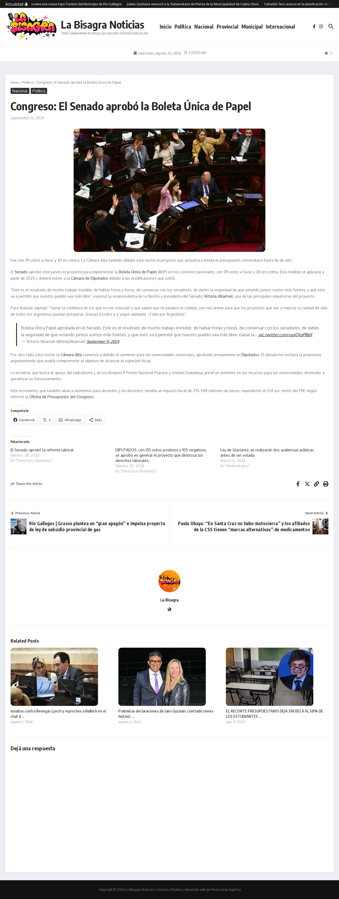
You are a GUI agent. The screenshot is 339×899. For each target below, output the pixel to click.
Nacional (203, 26)
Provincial (227, 26)
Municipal (252, 26)
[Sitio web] (169, 609)
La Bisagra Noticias (102, 24)
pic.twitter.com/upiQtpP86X (285, 334)
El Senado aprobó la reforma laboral (42, 450)
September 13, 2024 (103, 341)
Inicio (165, 26)
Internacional (280, 26)
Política (183, 26)
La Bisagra (169, 599)
